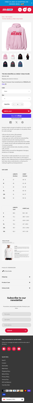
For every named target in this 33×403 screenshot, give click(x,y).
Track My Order (6, 385)
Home (3, 17)
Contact (4, 363)
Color (3, 88)
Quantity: (7, 104)
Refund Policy (5, 374)
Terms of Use (5, 379)
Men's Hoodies (9, 17)
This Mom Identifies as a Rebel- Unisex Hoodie (12, 18)
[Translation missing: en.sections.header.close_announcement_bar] (32, 3)
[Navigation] (29, 10)
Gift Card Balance (6, 382)
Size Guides (5, 365)
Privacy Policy (5, 376)
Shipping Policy (6, 371)
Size (3, 95)
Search (4, 360)
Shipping (4, 79)
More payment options (16, 118)
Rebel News (5, 368)
